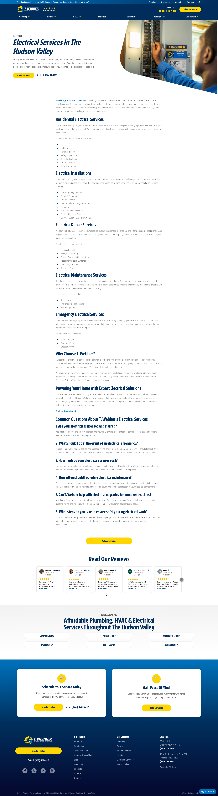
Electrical (102, 17)
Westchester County (171, 636)
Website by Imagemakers (191, 793)
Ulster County (109, 645)
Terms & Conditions (76, 793)
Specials (152, 2)
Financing (78, 764)
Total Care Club (156, 708)
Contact (190, 2)
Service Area (79, 746)
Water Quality (159, 17)
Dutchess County (47, 636)
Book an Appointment (66, 411)
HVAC (75, 17)
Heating (120, 755)
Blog (76, 760)
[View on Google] (41, 571)
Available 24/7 (171, 8)
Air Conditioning (124, 751)
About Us (178, 2)
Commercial (191, 17)
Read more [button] (43, 589)
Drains (50, 17)
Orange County (47, 645)
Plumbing (23, 17)
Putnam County (109, 636)
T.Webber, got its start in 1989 (70, 100)
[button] (36, 579)
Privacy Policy (90, 793)
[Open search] (199, 2)
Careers (77, 773)
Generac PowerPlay (83, 755)
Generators (131, 17)
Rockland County (171, 645)
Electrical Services (125, 760)
